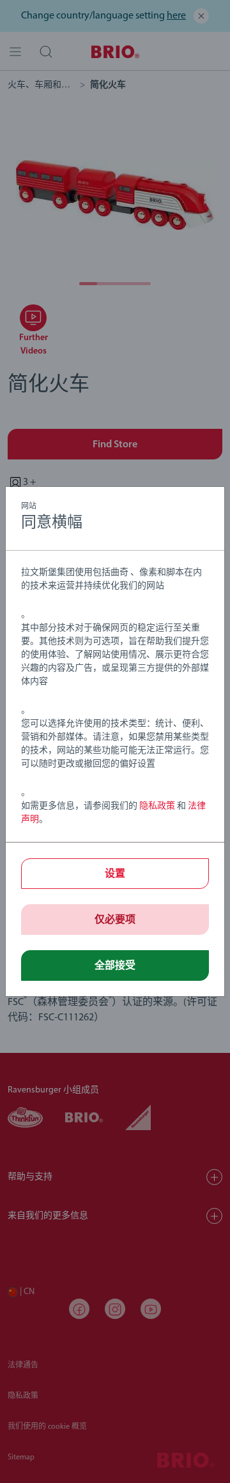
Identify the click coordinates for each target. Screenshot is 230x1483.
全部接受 (115, 966)
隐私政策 (157, 806)
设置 (115, 874)
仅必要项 (115, 920)
